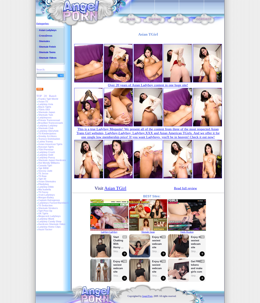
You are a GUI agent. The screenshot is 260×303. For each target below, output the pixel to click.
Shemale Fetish (47, 46)
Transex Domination (49, 139)
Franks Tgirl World (48, 99)
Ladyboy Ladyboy (47, 125)
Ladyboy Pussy (46, 157)
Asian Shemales (47, 181)
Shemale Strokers (48, 208)
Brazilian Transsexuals (50, 123)
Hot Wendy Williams (49, 163)
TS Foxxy (43, 192)
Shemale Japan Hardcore (52, 160)
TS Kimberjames (47, 133)
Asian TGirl (115, 188)
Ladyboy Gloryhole (48, 131)
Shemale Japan (46, 112)
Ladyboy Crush (46, 152)
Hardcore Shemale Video (51, 224)
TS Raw (42, 176)
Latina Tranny (45, 141)
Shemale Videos (48, 58)
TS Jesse (43, 173)
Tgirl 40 (42, 179)
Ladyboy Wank (46, 219)
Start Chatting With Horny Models (118, 242)
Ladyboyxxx (45, 117)
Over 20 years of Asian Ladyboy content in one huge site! (148, 85)
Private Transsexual (49, 120)
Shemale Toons (47, 52)
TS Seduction (45, 205)
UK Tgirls (43, 213)
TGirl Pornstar (45, 149)
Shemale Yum (45, 115)
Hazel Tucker (45, 229)
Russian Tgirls (46, 147)
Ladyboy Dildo (46, 187)
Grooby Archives (47, 136)
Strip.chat (117, 251)
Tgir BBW (43, 168)
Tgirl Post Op (45, 211)
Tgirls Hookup (187, 232)
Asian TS (43, 101)
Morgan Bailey (46, 197)
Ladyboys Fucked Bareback (53, 203)
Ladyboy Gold (45, 155)
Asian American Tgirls (50, 144)
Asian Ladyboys (48, 30)
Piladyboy (43, 184)
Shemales (44, 41)
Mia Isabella (44, 189)
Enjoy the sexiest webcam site (119, 266)
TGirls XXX (44, 109)
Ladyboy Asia (45, 104)
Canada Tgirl (45, 165)
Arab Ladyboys (46, 195)
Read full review (185, 188)
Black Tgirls (44, 107)
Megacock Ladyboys (49, 216)
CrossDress (45, 35)
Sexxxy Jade (45, 171)
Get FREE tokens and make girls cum (196, 266)
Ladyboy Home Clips (49, 227)
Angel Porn (147, 296)
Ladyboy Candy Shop (49, 221)
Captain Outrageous (49, 200)
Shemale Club (45, 128)
